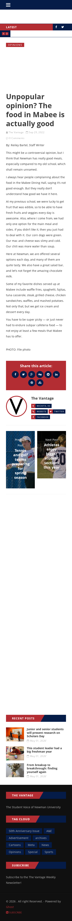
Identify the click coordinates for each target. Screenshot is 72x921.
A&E (49, 831)
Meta (31, 845)
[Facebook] (15, 374)
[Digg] (39, 374)
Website (41, 411)
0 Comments (16, 138)
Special (33, 852)
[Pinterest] (31, 382)
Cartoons (15, 845)
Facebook (43, 417)
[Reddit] (48, 374)
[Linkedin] (56, 374)
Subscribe (15, 912)
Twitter (59, 411)
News (45, 845)
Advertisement (18, 838)
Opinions (15, 45)
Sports (49, 852)
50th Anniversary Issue (24, 831)
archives (41, 838)
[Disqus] (36, 555)
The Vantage (16, 132)
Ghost (10, 907)
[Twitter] (23, 374)
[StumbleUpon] (39, 382)
